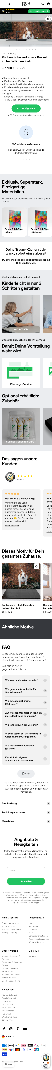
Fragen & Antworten (10, 923)
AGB (31, 933)
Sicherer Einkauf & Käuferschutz (10, 969)
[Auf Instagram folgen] (11, 1029)
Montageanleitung (9, 933)
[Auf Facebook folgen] (4, 1029)
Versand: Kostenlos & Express (11, 957)
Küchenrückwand (9, 995)
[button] (21, 525)
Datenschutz (34, 929)
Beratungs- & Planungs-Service (12, 963)
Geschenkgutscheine (11, 981)
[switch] (45, 1066)
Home (31, 923)
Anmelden (26, 881)
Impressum (33, 926)
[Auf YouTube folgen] (25, 1029)
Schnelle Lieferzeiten (11, 974)
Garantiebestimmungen (39, 939)
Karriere (32, 956)
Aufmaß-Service (9, 978)
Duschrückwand (9, 998)
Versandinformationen (38, 936)
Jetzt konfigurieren (26, 108)
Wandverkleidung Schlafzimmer (9, 1018)
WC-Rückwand (8, 1008)
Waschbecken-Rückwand (8, 1012)
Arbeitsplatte (7, 1004)
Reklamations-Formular (11, 929)
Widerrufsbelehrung (37, 942)
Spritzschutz (7, 1001)
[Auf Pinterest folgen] (18, 1029)
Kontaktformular (8, 926)
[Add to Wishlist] (36, 566)
